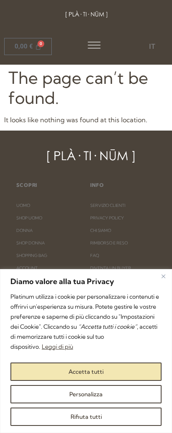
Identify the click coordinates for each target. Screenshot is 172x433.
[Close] (163, 276)
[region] (86, 351)
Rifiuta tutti (86, 416)
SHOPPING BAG (31, 255)
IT (152, 46)
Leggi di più (57, 346)
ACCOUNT (27, 268)
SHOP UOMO (29, 218)
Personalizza (86, 394)
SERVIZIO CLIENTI (107, 205)
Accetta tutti (86, 371)
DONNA (24, 230)
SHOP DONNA (30, 243)
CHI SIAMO (100, 230)
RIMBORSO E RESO (109, 243)
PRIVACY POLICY (107, 218)
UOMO (23, 205)
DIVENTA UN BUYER (110, 268)
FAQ (94, 255)
